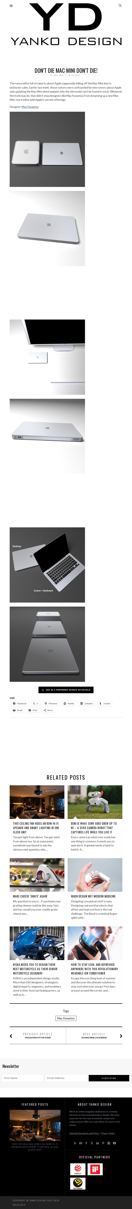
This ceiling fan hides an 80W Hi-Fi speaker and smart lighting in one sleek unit (36, 827)
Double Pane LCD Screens (94, 1035)
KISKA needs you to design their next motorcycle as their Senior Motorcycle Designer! (35, 968)
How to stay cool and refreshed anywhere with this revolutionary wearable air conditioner (94, 968)
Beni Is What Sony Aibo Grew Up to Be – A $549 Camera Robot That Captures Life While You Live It (94, 827)
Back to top (18, 1204)
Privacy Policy (108, 1133)
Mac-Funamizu (66, 1018)
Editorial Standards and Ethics (84, 1133)
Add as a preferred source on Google (68, 690)
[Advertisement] (66, 55)
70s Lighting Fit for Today (38, 1035)
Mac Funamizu (30, 106)
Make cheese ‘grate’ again (30, 896)
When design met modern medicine (93, 896)
